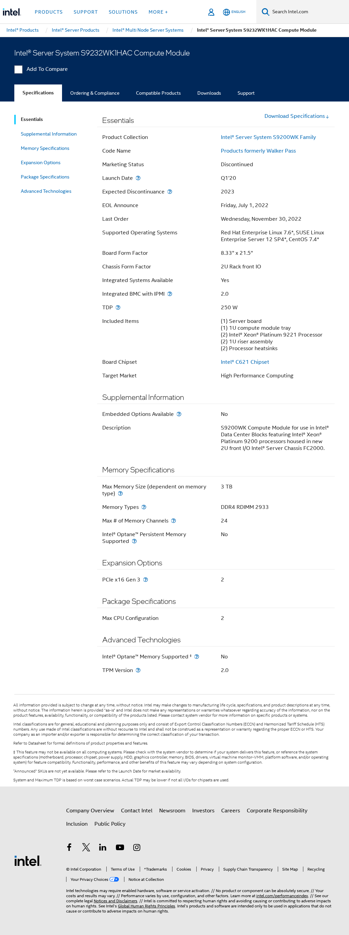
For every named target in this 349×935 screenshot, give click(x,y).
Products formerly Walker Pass (258, 150)
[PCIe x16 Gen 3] (145, 579)
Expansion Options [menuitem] (41, 162)
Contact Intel (136, 810)
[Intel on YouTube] (120, 848)
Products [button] (49, 12)
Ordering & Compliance (95, 93)
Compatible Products (158, 93)
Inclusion (77, 824)
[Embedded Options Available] (179, 414)
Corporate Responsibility (277, 810)
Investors (203, 810)
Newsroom (172, 810)
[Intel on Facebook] (69, 848)
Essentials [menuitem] (32, 119)
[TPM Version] (138, 670)
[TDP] (118, 307)
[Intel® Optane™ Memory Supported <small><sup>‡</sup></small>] (196, 656)
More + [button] (158, 12)
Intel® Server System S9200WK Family (268, 137)
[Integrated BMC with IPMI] (169, 294)
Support (246, 93)
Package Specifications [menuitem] (45, 177)
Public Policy (109, 824)
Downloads (209, 93)
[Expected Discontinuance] (169, 191)
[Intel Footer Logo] (28, 860)
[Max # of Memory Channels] (173, 521)
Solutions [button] (123, 12)
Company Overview (90, 810)
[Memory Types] (144, 507)
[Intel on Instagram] (136, 848)
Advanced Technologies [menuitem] (46, 191)
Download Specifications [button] (294, 116)
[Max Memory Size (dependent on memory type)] (120, 493)
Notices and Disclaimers (115, 900)
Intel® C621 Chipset (245, 362)
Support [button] (86, 12)
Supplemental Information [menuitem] (49, 134)
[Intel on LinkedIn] (103, 848)
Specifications (38, 93)
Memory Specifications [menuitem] (45, 148)
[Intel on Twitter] (86, 848)
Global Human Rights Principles (146, 905)
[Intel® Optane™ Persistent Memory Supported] (134, 541)
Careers (230, 810)
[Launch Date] (138, 178)
